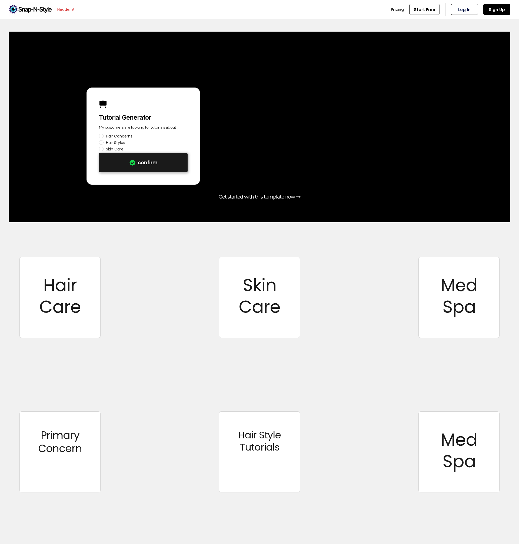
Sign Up (497, 9)
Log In (464, 9)
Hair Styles (115, 143)
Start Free (424, 9)
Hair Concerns (119, 136)
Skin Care (115, 149)
